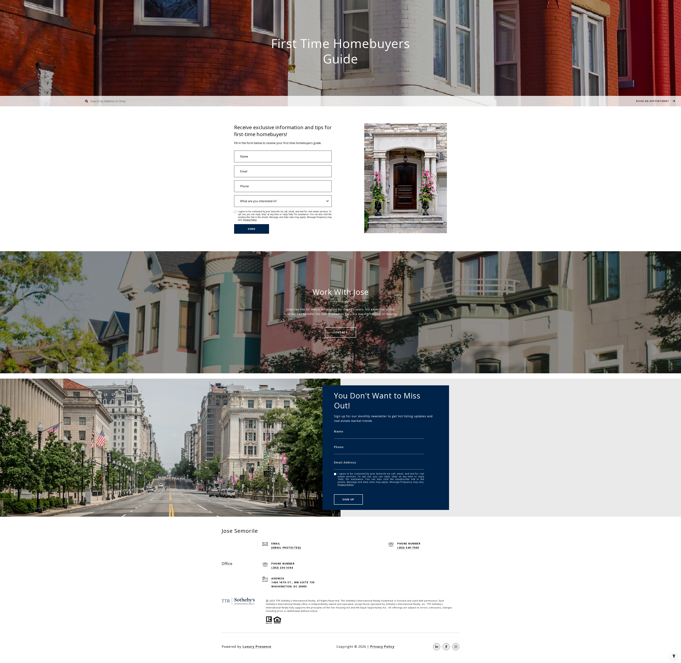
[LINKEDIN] (436, 646)
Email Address (345, 462)
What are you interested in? (258, 201)
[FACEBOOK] (446, 646)
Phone (339, 447)
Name (338, 431)
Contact (340, 332)
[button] (655, 101)
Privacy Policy (250, 219)
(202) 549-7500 (408, 547)
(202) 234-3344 (282, 567)
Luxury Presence (256, 646)
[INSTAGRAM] (455, 646)
